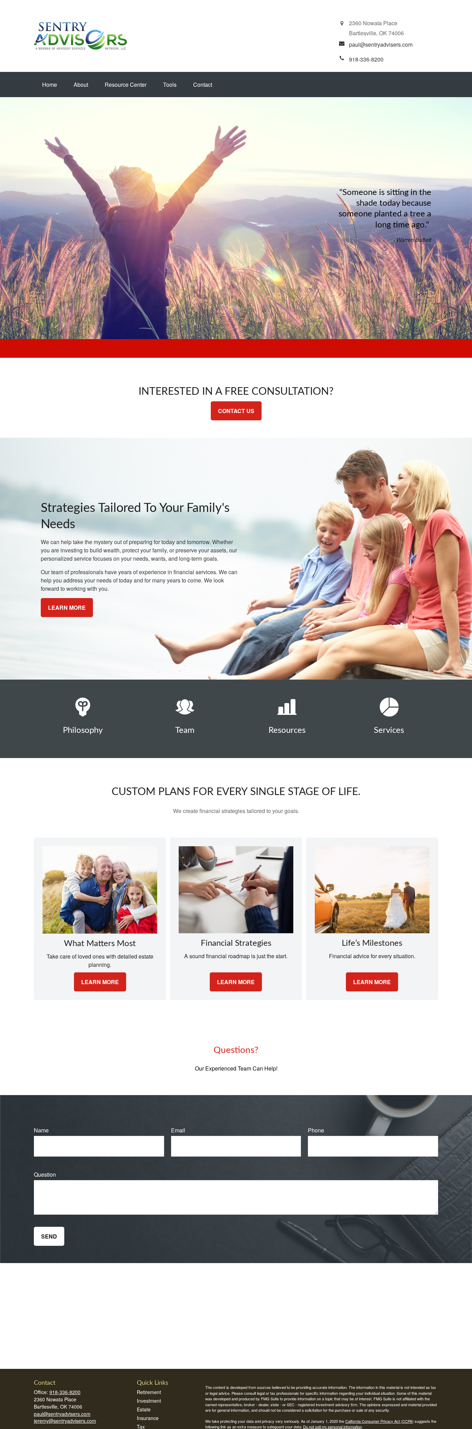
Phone (316, 1130)
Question (45, 1174)
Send (49, 1236)
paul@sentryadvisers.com (62, 1413)
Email (178, 1130)
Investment (149, 1400)
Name (41, 1130)
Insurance (148, 1417)
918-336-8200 (65, 1392)
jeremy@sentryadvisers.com (65, 1420)
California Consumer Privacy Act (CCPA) (379, 1421)
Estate (144, 1409)
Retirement (149, 1392)
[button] (49, 84)
